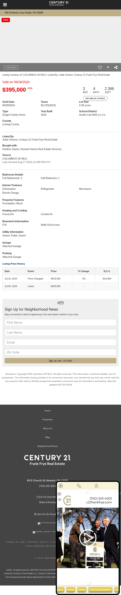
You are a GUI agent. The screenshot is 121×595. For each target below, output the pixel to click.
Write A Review (47, 502)
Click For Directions (48, 497)
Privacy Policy (38, 542)
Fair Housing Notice (40, 546)
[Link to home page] (60, 4)
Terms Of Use (15, 542)
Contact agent (11, 67)
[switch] (100, 67)
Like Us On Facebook (48, 514)
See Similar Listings (95, 98)
